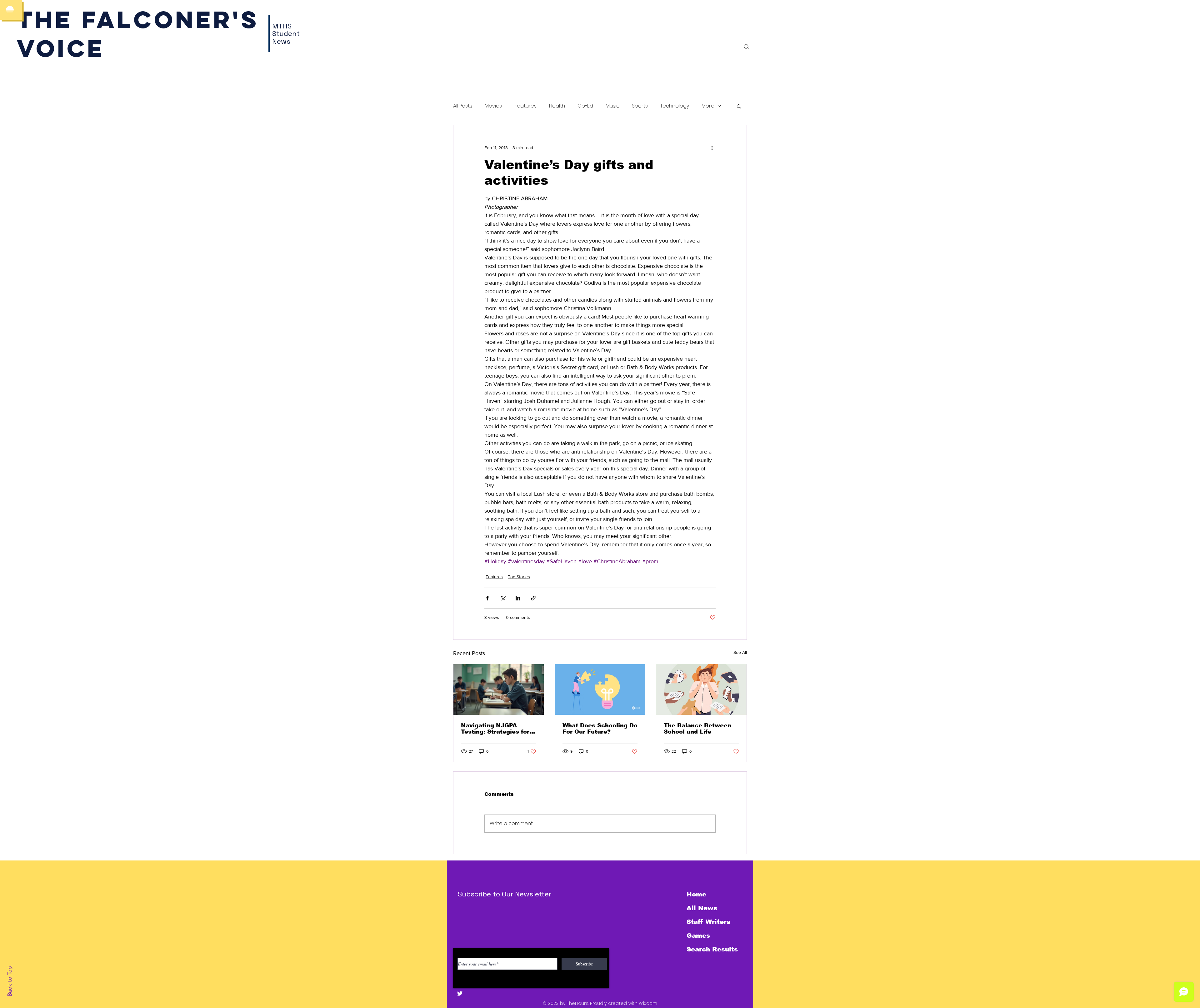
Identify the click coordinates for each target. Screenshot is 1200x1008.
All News (702, 908)
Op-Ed (585, 106)
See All (740, 652)
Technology (674, 106)
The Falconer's (138, 19)
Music (612, 106)
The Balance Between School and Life (697, 728)
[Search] (746, 46)
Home (696, 894)
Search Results (712, 949)
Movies (493, 106)
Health (557, 106)
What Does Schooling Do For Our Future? (600, 728)
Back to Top (9, 981)
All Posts (462, 106)
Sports (640, 106)
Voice (61, 48)
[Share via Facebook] (487, 598)
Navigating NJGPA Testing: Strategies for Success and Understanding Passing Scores (496, 728)
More (708, 106)
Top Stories (519, 576)
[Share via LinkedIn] (518, 598)
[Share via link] (533, 598)
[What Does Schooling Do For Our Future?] (600, 689)
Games (698, 935)
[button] (739, 105)
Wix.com (648, 1003)
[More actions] (712, 147)
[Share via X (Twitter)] (503, 598)
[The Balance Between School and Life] (701, 689)
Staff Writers (708, 921)
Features (525, 106)
